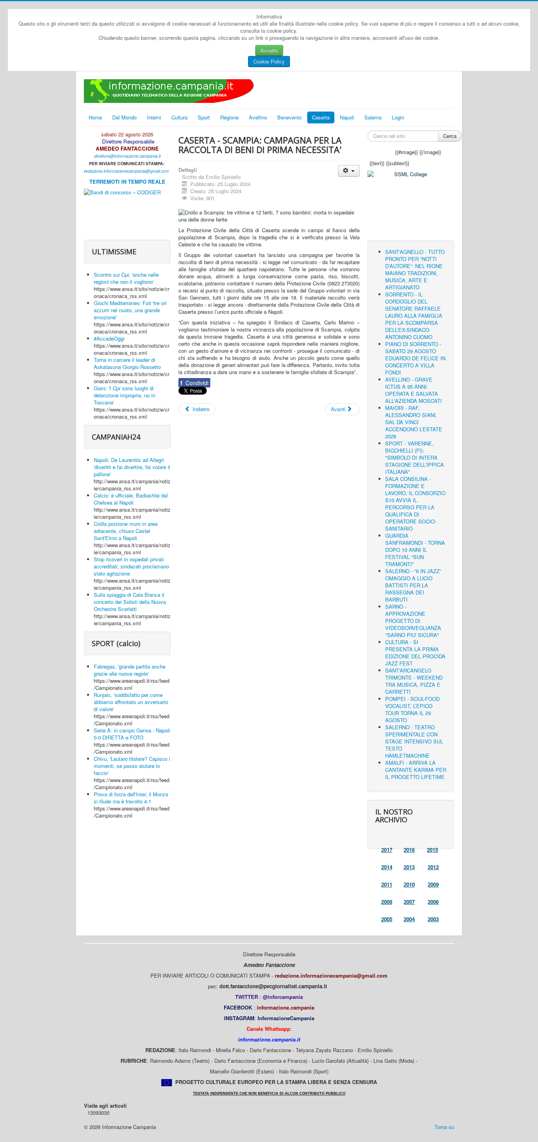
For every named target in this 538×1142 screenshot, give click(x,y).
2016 (409, 849)
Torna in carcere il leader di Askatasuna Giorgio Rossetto (127, 363)
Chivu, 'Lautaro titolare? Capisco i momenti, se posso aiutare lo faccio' (132, 766)
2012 (433, 867)
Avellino (258, 117)
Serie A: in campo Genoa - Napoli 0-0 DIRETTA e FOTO (132, 734)
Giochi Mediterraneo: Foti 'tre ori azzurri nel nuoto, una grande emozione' (130, 310)
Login (398, 117)
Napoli (347, 117)
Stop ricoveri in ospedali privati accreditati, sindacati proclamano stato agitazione (131, 566)
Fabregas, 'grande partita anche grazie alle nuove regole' (129, 670)
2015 (432, 849)
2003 (433, 919)
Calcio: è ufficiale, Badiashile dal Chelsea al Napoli (131, 499)
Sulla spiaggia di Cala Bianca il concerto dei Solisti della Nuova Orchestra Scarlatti (130, 602)
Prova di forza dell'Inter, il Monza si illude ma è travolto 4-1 (131, 797)
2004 (409, 919)
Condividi (194, 383)
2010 (409, 884)
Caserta (321, 117)
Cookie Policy (269, 61)
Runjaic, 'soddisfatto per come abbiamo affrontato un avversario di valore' (131, 702)
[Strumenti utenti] (349, 171)
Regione (229, 117)
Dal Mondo (124, 117)
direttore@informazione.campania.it (127, 156)
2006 (433, 901)
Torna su (444, 1127)
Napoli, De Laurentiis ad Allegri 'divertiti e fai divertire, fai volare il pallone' (132, 467)
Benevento (289, 117)
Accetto (269, 50)
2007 (409, 901)
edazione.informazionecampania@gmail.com (127, 171)
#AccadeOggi (109, 338)
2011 (386, 884)
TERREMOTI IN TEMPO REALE (127, 181)
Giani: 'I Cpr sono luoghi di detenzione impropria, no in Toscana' (124, 395)
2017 (386, 849)
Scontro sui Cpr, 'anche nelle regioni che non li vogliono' (126, 278)
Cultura (179, 117)
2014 (386, 867)
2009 (433, 884)
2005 (386, 919)
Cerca (449, 136)
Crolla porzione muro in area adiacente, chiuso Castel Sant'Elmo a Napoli (126, 531)
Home (95, 117)
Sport (204, 117)
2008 (386, 901)
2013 (409, 867)
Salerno (373, 117)
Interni (154, 117)
